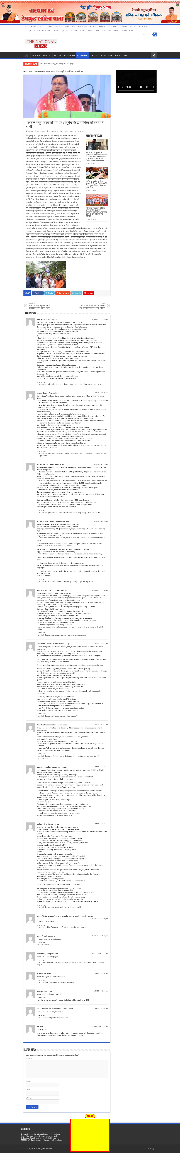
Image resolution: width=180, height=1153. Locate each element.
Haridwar (102, 27)
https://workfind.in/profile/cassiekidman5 (55, 1009)
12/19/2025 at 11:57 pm (100, 319)
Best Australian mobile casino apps (52, 725)
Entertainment (82, 27)
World (124, 30)
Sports (90, 30)
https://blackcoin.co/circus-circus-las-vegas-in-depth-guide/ (59, 907)
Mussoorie (46, 30)
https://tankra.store (46, 936)
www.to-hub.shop (44, 991)
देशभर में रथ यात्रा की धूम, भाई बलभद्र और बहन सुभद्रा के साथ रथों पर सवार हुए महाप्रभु (67, 64)
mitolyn (40, 1026)
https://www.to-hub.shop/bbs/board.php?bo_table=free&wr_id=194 (63, 1000)
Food (104, 30)
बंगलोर (131, 30)
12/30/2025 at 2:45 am (100, 1009)
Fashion (93, 27)
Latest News (143, 27)
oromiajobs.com (44, 974)
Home (26, 55)
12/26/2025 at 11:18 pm (100, 590)
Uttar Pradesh (69, 55)
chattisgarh (47, 55)
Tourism (116, 30)
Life (109, 30)
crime (42, 27)
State (97, 30)
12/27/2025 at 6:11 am (100, 767)
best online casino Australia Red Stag (53, 644)
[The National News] (41, 43)
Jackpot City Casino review (48, 824)
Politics (55, 30)
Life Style (28, 30)
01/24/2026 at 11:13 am (100, 1026)
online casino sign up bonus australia (53, 590)
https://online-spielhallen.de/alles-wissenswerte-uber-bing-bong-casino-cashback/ (68, 513)
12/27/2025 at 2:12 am (100, 725)
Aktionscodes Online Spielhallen (50, 464)
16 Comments (68, 131)
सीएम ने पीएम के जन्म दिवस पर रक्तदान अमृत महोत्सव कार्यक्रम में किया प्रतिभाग (92, 306)
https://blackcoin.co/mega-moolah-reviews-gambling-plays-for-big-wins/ (65, 581)
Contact (125, 55)
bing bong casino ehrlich (47, 319)
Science (82, 30)
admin (30, 131)
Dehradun (58, 27)
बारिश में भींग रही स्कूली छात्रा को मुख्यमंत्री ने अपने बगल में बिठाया (39, 306)
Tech (73, 27)
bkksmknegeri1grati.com (47, 954)
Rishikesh (73, 30)
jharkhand (124, 27)
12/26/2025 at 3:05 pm (100, 521)
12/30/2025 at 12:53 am (100, 953)
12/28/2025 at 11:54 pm (100, 936)
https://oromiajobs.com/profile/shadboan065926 (55, 982)
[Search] (155, 34)
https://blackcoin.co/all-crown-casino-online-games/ (57, 716)
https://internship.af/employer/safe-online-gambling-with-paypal (65, 916)
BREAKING (36, 55)
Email (28, 1090)
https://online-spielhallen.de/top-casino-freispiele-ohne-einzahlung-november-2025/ (69, 384)
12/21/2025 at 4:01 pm (100, 464)
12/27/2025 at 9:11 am (100, 824)
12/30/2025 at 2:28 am (100, 973)
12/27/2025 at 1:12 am (100, 643)
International (113, 27)
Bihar (27, 27)
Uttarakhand (82, 55)
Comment (30, 1058)
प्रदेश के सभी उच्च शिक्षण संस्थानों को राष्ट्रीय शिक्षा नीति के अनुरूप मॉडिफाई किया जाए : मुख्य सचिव (97, 184)
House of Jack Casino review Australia (53, 521)
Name (28, 1082)
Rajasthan (64, 30)
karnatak (133, 27)
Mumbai (37, 30)
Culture (49, 27)
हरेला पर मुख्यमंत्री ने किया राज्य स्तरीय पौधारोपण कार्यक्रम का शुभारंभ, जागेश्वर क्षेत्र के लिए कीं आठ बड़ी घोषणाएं (96, 212)
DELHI (67, 27)
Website (29, 1098)
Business (34, 27)
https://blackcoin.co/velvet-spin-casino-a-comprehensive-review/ (61, 635)
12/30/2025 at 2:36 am (100, 991)
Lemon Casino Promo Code (48, 393)
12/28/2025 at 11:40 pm (100, 919)
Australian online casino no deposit (52, 767)
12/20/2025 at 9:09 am (100, 393)
